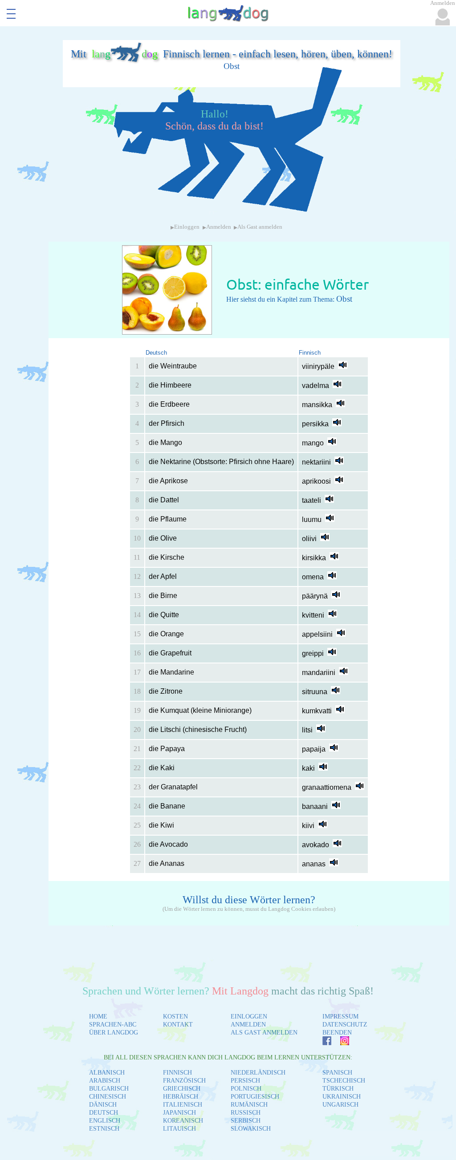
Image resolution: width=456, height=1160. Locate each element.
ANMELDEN (248, 1024)
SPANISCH (337, 1072)
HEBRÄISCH (180, 1096)
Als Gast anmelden (259, 227)
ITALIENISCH (182, 1104)
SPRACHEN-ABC (112, 1024)
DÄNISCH (103, 1104)
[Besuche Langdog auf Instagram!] (340, 1043)
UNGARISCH (340, 1104)
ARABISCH (104, 1080)
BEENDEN (337, 1032)
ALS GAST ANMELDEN (264, 1032)
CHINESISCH (107, 1096)
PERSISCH (245, 1080)
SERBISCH (246, 1120)
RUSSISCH (246, 1112)
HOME (98, 1016)
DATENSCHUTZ (344, 1024)
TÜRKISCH (338, 1088)
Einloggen (187, 227)
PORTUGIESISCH (255, 1096)
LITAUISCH (179, 1128)
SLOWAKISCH (251, 1128)
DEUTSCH (103, 1112)
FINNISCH (177, 1072)
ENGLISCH (104, 1120)
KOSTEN (175, 1016)
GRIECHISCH (181, 1088)
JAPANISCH (179, 1112)
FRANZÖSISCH (184, 1080)
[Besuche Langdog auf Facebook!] (322, 1043)
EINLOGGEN (249, 1016)
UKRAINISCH (341, 1096)
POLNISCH (246, 1088)
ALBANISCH (107, 1072)
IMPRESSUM (340, 1016)
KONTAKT (178, 1024)
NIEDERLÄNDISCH (258, 1072)
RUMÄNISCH (249, 1104)
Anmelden (218, 227)
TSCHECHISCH (343, 1080)
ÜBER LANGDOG (113, 1032)
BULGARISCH (109, 1088)
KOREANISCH (183, 1120)
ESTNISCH (104, 1128)
